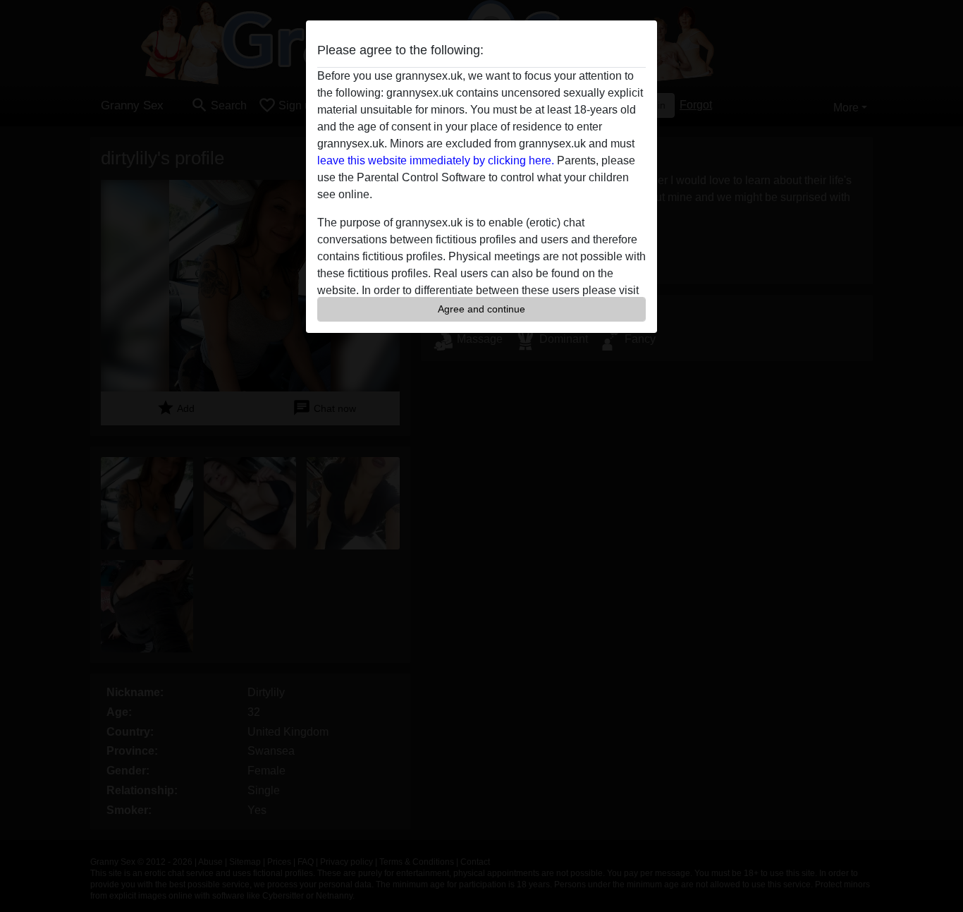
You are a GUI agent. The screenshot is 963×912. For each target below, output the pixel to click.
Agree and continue (481, 309)
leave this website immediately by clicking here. (435, 160)
